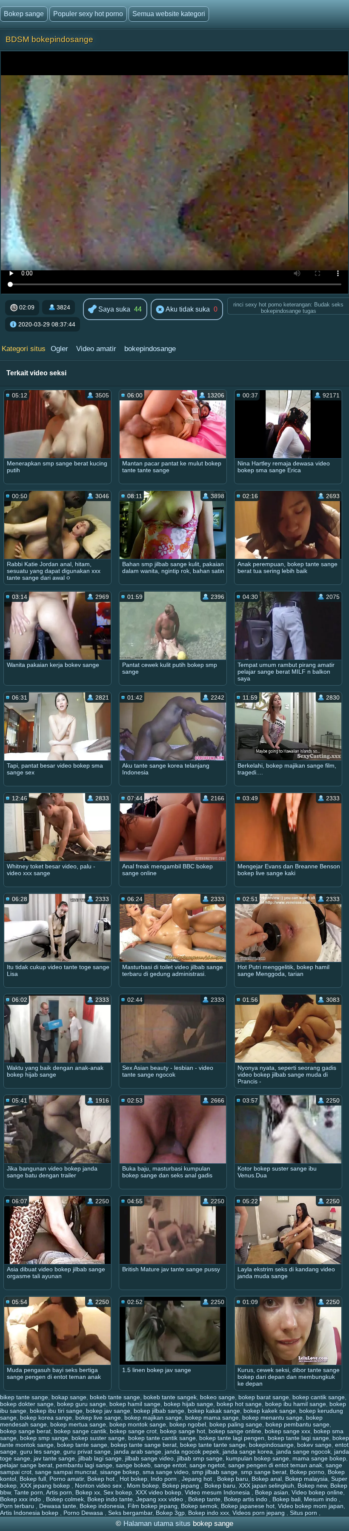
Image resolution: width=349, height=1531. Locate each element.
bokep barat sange (263, 1397)
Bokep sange (24, 13)
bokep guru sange (81, 1404)
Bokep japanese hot (248, 1506)
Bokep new (312, 1485)
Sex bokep (117, 1492)
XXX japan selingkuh (266, 1485)
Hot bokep (133, 1478)
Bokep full (33, 1478)
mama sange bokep (319, 1458)
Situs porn (304, 1512)
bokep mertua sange (78, 1424)
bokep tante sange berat (144, 1444)
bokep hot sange (239, 1404)
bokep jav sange (108, 1410)
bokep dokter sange (27, 1404)
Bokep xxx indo (21, 1499)
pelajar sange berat (26, 1465)
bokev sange (314, 1444)
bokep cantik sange (318, 1397)
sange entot (170, 1465)
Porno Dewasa (84, 1512)
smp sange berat (263, 1472)
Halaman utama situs (157, 1524)
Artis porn (59, 1492)
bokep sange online (235, 1431)
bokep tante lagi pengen (231, 1438)
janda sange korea (248, 1451)
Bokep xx (87, 1492)
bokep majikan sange (153, 1417)
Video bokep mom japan (310, 1506)
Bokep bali (286, 1499)
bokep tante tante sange (213, 1444)
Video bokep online (317, 1492)
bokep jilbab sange (159, 1410)
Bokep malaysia (306, 1478)
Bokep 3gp (170, 1512)
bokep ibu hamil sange (295, 1404)
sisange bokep (119, 1472)
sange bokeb (133, 1465)
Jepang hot (198, 1478)
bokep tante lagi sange (298, 1438)
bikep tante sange (24, 1397)
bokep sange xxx (287, 1431)
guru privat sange (87, 1451)
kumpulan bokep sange (257, 1458)
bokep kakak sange (214, 1410)
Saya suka (113, 309)
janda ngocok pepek (192, 1451)
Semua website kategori (168, 13)
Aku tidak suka (187, 309)
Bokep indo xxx (208, 1512)
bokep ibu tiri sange (56, 1410)
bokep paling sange (235, 1424)
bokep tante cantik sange (162, 1438)
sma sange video (166, 1472)
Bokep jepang (181, 1485)
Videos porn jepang (259, 1512)
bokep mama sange (212, 1417)
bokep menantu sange (272, 1417)
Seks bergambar (130, 1512)
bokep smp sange (44, 1438)
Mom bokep (143, 1485)
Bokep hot (101, 1478)
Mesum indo (321, 1499)
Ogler (59, 349)
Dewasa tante (57, 1506)
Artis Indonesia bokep (30, 1512)
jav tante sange (54, 1458)
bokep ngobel (187, 1424)
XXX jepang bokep (46, 1485)
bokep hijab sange (188, 1404)
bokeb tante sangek (170, 1397)
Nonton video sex (99, 1485)
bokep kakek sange (269, 1410)
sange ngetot (207, 1465)
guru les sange (40, 1451)
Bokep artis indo (246, 1499)
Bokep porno (307, 1472)
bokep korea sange (46, 1417)
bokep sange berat (25, 1431)
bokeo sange (217, 1397)
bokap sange (68, 1397)
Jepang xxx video (160, 1499)
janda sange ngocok (303, 1451)
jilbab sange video (149, 1458)
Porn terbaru (18, 1506)
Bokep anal (267, 1478)
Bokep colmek (65, 1499)
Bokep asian (271, 1492)
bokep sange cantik (80, 1431)
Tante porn (28, 1492)
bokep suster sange (98, 1438)
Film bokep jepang (152, 1506)
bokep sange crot (133, 1431)
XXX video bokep (158, 1492)
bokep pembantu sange (297, 1424)
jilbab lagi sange (100, 1458)
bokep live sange (98, 1417)
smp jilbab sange (214, 1472)
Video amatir (96, 349)
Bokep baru (232, 1478)
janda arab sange (137, 1451)
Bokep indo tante (110, 1499)
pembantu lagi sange (84, 1465)
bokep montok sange (137, 1424)
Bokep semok (199, 1506)
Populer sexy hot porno (88, 13)
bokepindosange (150, 349)
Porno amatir (66, 1478)
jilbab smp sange (200, 1458)
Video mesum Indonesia (218, 1492)
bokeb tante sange (115, 1397)
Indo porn (164, 1478)
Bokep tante (204, 1499)
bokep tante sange (82, 1444)
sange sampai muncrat (66, 1472)
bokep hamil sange (134, 1404)
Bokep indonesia (102, 1506)
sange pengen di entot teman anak (275, 1465)
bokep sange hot (182, 1431)
